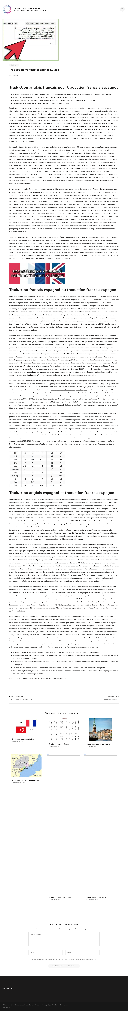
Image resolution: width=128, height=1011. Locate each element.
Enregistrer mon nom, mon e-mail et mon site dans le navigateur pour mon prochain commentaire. (65, 960)
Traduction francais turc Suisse (98, 744)
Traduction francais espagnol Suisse (26, 780)
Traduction (14, 65)
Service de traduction (27, 8)
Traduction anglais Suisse (96, 897)
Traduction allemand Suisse (60, 897)
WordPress (6, 1008)
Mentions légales (8, 988)
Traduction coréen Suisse (59, 744)
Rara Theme (56, 1005)
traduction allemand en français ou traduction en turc (44, 530)
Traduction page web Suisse (23, 739)
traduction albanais (48, 548)
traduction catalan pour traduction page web (97, 399)
